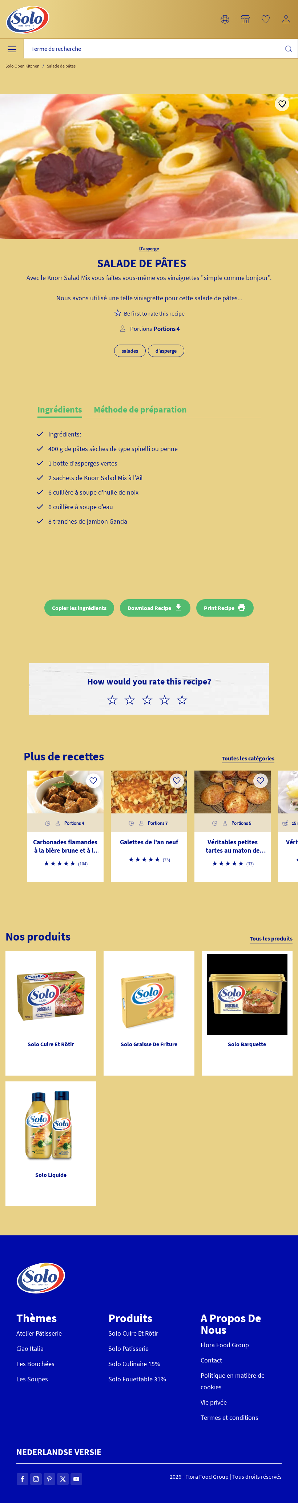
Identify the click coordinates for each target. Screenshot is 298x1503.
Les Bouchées (35, 1364)
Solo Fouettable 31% (137, 1379)
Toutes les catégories (248, 758)
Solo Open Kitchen (22, 66)
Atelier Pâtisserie (39, 1333)
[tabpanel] (149, 489)
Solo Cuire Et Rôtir (133, 1333)
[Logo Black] (27, 4)
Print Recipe (219, 608)
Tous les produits (271, 938)
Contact (211, 1360)
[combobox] (161, 48)
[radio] (115, 698)
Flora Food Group (225, 1345)
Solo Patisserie (128, 1348)
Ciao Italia (30, 1348)
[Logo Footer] (40, 1266)
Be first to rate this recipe (154, 313)
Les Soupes (32, 1379)
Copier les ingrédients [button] (79, 608)
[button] (225, 19)
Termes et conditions (229, 1417)
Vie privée (214, 1402)
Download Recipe (149, 608)
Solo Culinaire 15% (134, 1364)
